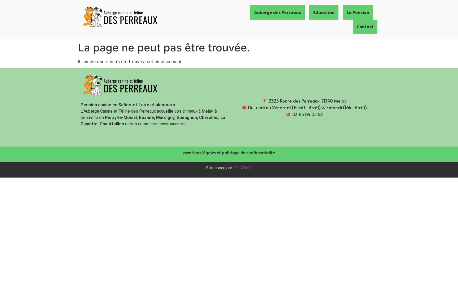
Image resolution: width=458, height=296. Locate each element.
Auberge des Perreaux (277, 12)
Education (323, 12)
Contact (365, 26)
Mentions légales (199, 152)
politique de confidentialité (248, 152)
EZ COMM (242, 167)
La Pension (358, 12)
